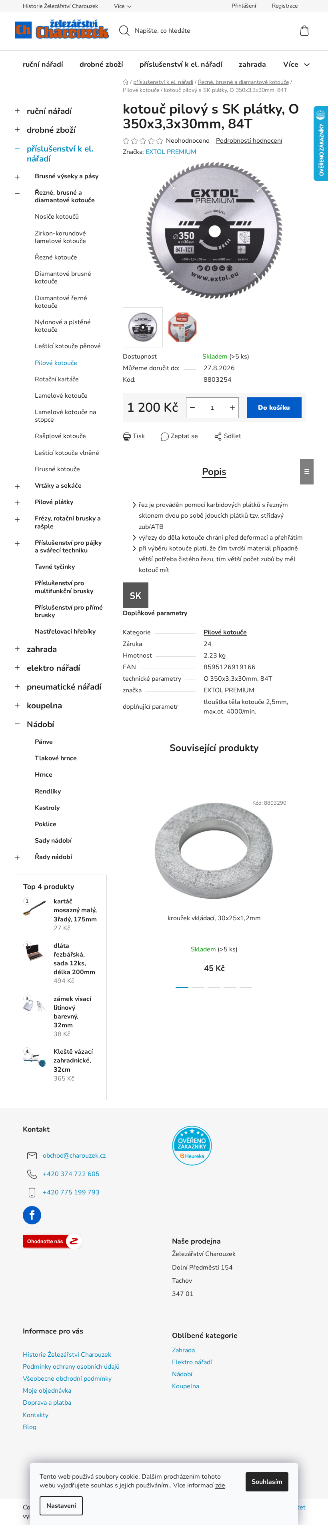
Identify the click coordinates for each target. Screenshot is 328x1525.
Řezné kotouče (56, 257)
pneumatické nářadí (64, 686)
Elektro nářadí (192, 1362)
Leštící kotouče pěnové (68, 346)
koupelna (44, 705)
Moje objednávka (47, 1390)
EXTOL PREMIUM (171, 152)
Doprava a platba (47, 1402)
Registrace (285, 6)
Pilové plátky (54, 502)
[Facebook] (32, 1215)
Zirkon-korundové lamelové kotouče (60, 237)
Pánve (44, 742)
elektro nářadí (53, 668)
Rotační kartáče (57, 379)
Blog (29, 1427)
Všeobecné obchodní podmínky (67, 1378)
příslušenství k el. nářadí (60, 153)
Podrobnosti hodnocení (249, 140)
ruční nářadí (49, 111)
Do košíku (274, 407)
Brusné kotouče (57, 469)
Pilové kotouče (56, 363)
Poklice (45, 824)
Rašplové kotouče (60, 436)
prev (129, 888)
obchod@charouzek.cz (74, 1155)
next (299, 888)
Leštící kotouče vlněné (67, 453)
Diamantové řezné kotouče (61, 302)
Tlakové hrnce (56, 758)
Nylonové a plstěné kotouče (63, 326)
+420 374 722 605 (71, 1174)
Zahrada (183, 1350)
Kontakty (35, 1415)
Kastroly (47, 807)
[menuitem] (43, 64)
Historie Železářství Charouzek (60, 6)
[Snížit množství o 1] (192, 408)
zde (220, 1485)
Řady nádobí (53, 857)
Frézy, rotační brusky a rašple (68, 522)
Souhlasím (267, 1481)
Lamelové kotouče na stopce (65, 416)
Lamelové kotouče (61, 395)
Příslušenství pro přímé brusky (69, 611)
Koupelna (185, 1386)
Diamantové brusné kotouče (63, 277)
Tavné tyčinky (55, 566)
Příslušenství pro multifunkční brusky (64, 587)
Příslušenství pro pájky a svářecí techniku (68, 546)
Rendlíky (48, 791)
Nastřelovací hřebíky (65, 631)
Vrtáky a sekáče (58, 485)
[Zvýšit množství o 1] (232, 408)
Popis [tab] (214, 471)
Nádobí (40, 724)
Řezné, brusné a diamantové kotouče (65, 196)
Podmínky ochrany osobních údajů (71, 1366)
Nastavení (61, 1505)
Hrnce (43, 774)
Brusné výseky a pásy (66, 176)
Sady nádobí (53, 840)
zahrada (42, 649)
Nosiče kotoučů (57, 216)
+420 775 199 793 (71, 1192)
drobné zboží (51, 130)
